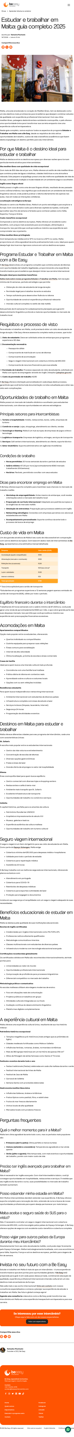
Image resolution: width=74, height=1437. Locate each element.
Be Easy (5, 265)
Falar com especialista (37, 1322)
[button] (68, 5)
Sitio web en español (34, 1428)
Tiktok (41, 1413)
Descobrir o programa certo (14, 1413)
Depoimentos (9, 1410)
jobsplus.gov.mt (64, 373)
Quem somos (9, 1406)
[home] (11, 5)
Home (7, 1403)
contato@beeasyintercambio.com (17, 1389)
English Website (49, 1428)
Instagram (42, 1406)
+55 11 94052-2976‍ (11, 1387)
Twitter (41, 1417)
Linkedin (42, 1410)
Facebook (42, 1403)
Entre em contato (44, 1286)
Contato (8, 1417)
